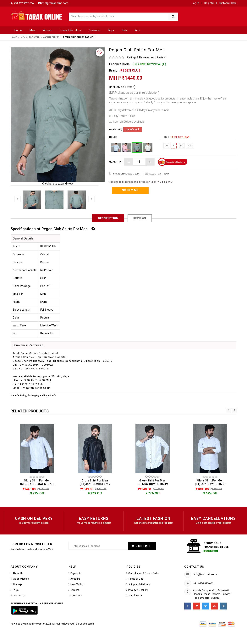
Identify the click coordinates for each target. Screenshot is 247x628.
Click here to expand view (57, 183)
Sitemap (17, 584)
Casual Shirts (51, 37)
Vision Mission (21, 578)
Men (32, 30)
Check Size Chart (180, 137)
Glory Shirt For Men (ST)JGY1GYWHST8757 (210, 482)
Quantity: (115, 161)
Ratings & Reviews (138, 57)
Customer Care (228, 3)
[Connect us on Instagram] (223, 606)
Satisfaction (135, 595)
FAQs (16, 589)
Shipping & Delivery (139, 584)
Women (47, 30)
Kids (137, 30)
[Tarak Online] (37, 14)
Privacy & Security (138, 589)
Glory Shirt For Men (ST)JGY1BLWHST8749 (95, 482)
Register (209, 3)
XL (181, 145)
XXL (190, 145)
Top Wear (34, 37)
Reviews (139, 218)
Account (75, 578)
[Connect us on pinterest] (196, 606)
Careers (74, 589)
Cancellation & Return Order (143, 573)
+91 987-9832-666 (24, 3)
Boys (111, 30)
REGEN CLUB (130, 70)
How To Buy (77, 584)
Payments (75, 573)
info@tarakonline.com (54, 3)
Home (18, 30)
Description (108, 218)
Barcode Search (85, 623)
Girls (124, 30)
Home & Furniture (70, 30)
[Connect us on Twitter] (205, 606)
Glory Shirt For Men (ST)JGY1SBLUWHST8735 (37, 482)
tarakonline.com (33, 623)
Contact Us (19, 595)
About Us (18, 573)
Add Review (158, 57)
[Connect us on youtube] (214, 606)
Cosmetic (94, 30)
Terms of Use (135, 578)
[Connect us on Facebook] (187, 606)
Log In (195, 3)
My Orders (76, 595)
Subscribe (143, 546)
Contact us (194, 566)
